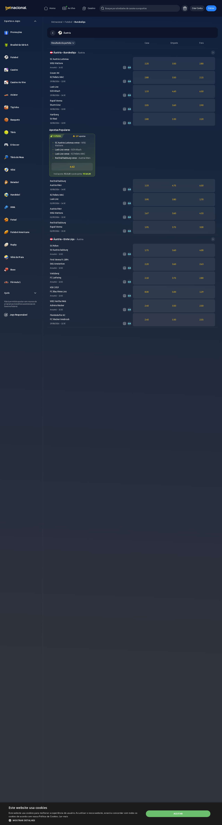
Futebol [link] (68, 22)
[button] (197, 8)
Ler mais (63, 816)
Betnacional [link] (56, 22)
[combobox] (63, 43)
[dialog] (111, 813)
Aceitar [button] (178, 813)
